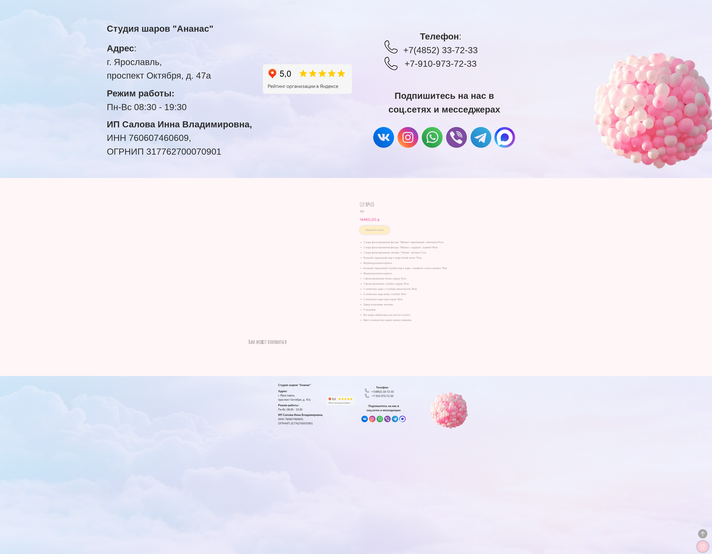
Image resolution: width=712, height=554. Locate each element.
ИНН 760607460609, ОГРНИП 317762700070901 (179, 137)
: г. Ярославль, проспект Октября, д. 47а (159, 61)
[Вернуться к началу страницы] (702, 533)
